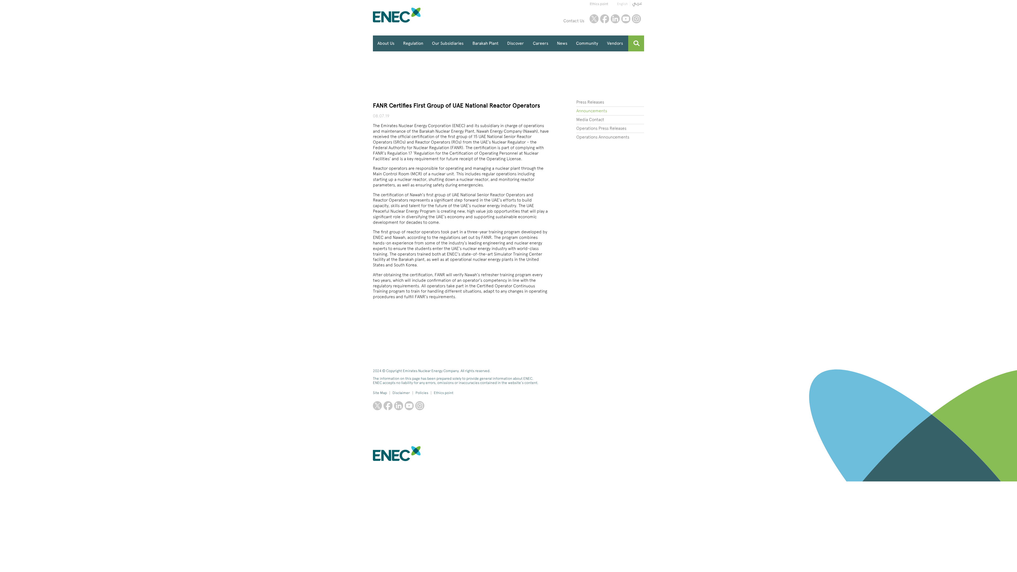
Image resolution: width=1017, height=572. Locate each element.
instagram (636, 18)
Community (587, 43)
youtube (625, 18)
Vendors (615, 43)
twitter (594, 18)
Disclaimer (401, 393)
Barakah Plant (485, 43)
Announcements (591, 110)
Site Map (380, 393)
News (562, 43)
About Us (385, 43)
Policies (422, 393)
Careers (540, 43)
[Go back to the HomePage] (409, 15)
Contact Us (573, 20)
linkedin (615, 18)
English (622, 4)
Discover (515, 43)
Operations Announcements (602, 137)
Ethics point (599, 4)
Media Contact (590, 119)
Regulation (413, 43)
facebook (604, 18)
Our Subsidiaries (447, 43)
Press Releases (590, 102)
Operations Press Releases (601, 128)
